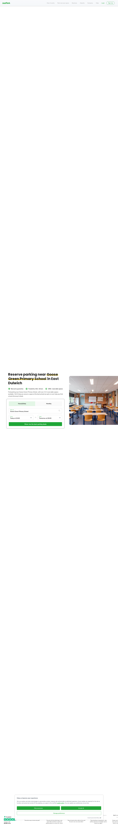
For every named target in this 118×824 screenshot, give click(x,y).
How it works (51, 3)
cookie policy (60, 803)
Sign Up (110, 3)
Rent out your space (63, 3)
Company (90, 3)
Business (74, 3)
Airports (82, 3)
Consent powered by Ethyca (93, 817)
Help (97, 3)
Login (103, 3)
